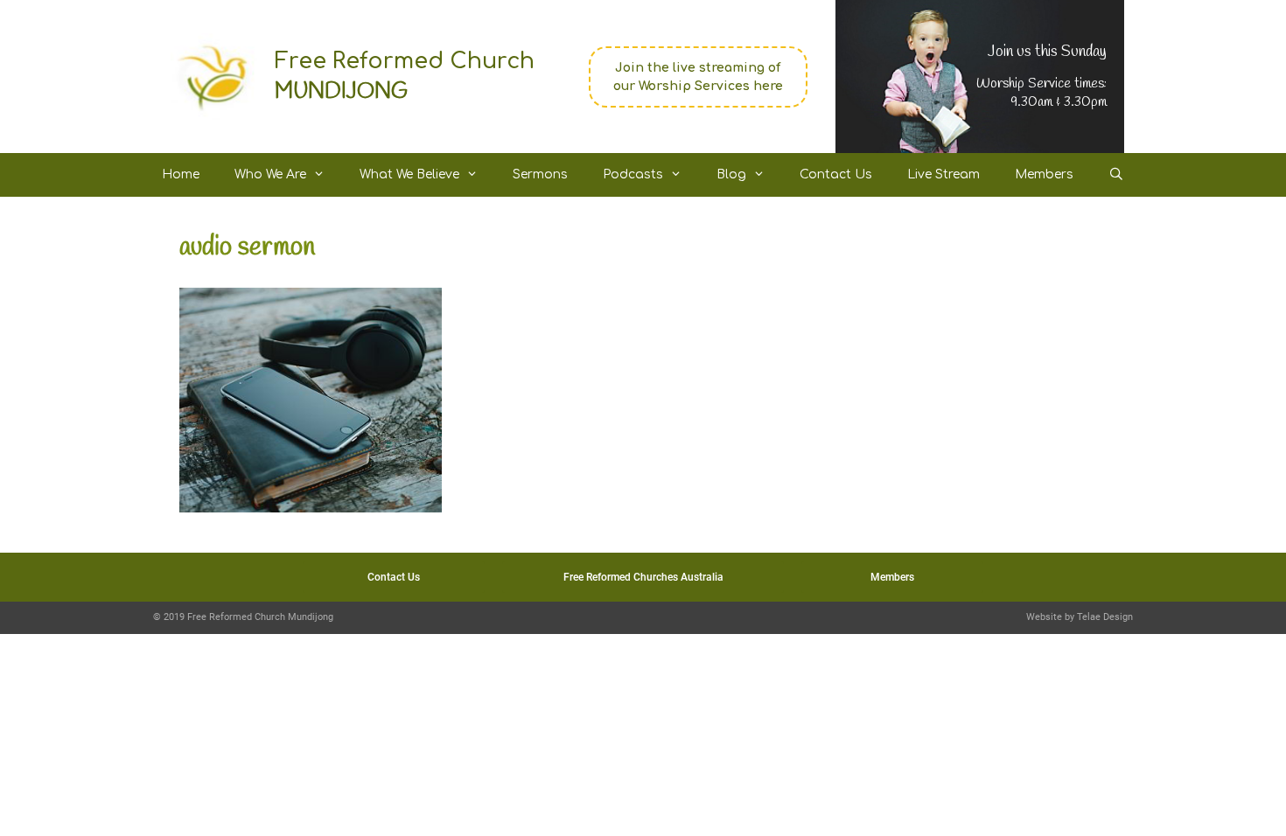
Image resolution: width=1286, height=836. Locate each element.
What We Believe (409, 174)
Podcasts (633, 174)
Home (180, 174)
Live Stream (943, 174)
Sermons (540, 174)
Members (1044, 174)
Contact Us (836, 174)
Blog (731, 174)
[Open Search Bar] (1116, 175)
